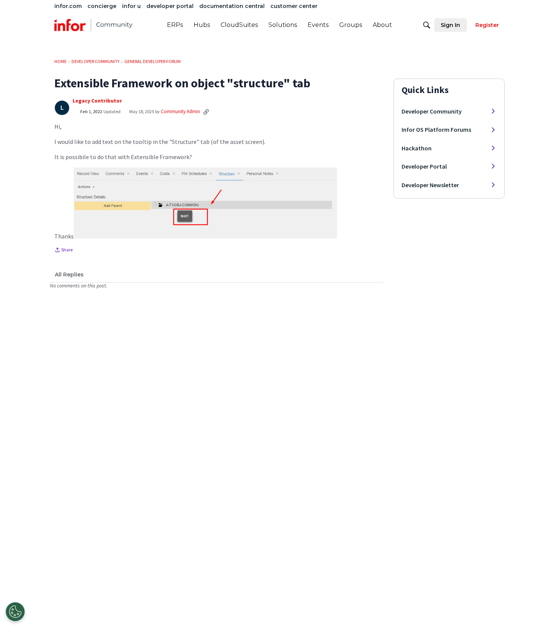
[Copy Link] (206, 111)
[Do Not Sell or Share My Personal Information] (15, 611)
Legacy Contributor (97, 101)
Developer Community (432, 111)
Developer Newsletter (430, 185)
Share (63, 250)
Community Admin (180, 111)
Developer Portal (424, 166)
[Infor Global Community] (93, 25)
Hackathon (417, 148)
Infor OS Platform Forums (436, 129)
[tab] (69, 275)
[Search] (427, 25)
